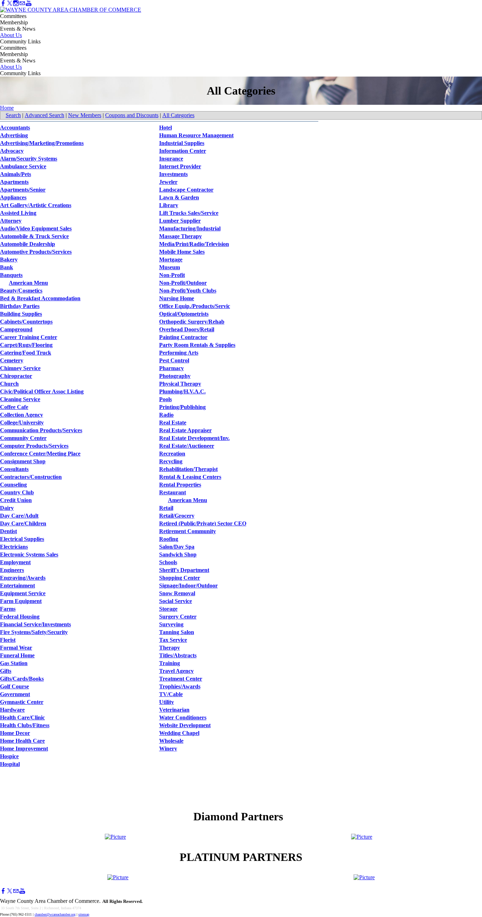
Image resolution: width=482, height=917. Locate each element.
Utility (166, 702)
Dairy (7, 508)
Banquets (11, 275)
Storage (168, 609)
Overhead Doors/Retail (186, 329)
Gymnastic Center (21, 702)
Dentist (8, 531)
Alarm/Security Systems (28, 159)
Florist (8, 640)
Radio (166, 415)
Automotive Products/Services (36, 252)
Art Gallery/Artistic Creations (35, 205)
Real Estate (172, 423)
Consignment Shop (23, 461)
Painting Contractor (183, 337)
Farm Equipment (21, 601)
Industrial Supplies (181, 143)
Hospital (10, 764)
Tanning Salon (176, 632)
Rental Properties (180, 485)
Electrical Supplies (22, 539)
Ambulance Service (23, 166)
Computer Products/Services (34, 446)
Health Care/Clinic (22, 717)
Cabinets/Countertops (26, 322)
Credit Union (16, 500)
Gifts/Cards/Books (22, 679)
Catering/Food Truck (25, 353)
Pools (165, 399)
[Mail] (22, 3)
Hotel (165, 128)
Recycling (170, 461)
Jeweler (168, 182)
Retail (166, 508)
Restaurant (172, 492)
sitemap (83, 914)
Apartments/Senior (23, 190)
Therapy (169, 648)
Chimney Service (20, 368)
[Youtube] (28, 3)
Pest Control (174, 360)
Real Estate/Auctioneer (186, 446)
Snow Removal (177, 593)
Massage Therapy (180, 236)
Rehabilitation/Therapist (188, 469)
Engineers (12, 570)
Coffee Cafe (14, 407)
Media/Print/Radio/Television (194, 244)
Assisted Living (18, 213)
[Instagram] (16, 3)
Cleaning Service (20, 399)
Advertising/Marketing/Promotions (42, 143)
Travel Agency (176, 671)
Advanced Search (44, 115)
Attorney (11, 221)
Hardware (12, 710)
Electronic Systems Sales (29, 554)
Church (9, 384)
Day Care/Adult (19, 516)
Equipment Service (23, 593)
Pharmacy (171, 368)
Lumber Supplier (180, 221)
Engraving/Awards (23, 578)
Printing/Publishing (182, 407)
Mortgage (170, 260)
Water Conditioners (182, 717)
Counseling (13, 485)
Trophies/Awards (179, 686)
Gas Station (14, 663)
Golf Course (14, 686)
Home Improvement (24, 749)
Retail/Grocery (176, 516)
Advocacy (12, 151)
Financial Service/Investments (35, 624)
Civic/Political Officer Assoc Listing (42, 391)
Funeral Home (17, 655)
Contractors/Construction (31, 477)
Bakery (9, 260)
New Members (84, 115)
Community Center (23, 438)
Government (15, 694)
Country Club (17, 492)
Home (7, 108)
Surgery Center (178, 617)
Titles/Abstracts (178, 655)
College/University (22, 423)
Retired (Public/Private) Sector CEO (202, 523)
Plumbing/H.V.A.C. (182, 391)
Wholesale (171, 741)
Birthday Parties (20, 306)
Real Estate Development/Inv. (194, 438)
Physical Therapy (180, 384)
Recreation (172, 454)
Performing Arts (178, 353)
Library (168, 205)
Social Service (175, 601)
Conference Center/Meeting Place (40, 454)
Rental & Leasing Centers (190, 477)
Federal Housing (20, 617)
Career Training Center (28, 337)
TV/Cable (171, 694)
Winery (168, 749)
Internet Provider (180, 166)
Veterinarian (174, 710)
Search (13, 115)
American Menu (28, 283)
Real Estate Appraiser (185, 430)
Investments (173, 174)
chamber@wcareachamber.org (55, 914)
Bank (6, 267)
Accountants (15, 128)
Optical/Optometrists (184, 314)
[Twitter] (9, 3)
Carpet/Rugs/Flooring (26, 345)
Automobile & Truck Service (34, 236)
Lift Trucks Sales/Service (188, 213)
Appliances (13, 197)
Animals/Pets (15, 174)
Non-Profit (172, 275)
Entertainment (17, 586)
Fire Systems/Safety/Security (34, 632)
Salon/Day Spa (176, 547)
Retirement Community (187, 531)
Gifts (5, 671)
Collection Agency (21, 415)
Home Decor (15, 733)
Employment (15, 562)
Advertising (14, 135)
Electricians (14, 547)
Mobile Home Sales (182, 252)
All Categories (178, 115)
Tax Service (173, 640)
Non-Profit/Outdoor (183, 283)
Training (169, 663)
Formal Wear (16, 648)
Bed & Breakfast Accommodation (40, 298)
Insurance (171, 159)
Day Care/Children (23, 523)
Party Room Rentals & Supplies (197, 345)
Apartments (14, 182)
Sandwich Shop (178, 554)
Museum (169, 267)
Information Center (182, 151)
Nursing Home (176, 298)
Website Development (185, 725)
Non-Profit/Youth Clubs (187, 291)
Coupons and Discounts (131, 115)
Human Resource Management (196, 135)
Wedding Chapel (179, 733)
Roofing (168, 539)
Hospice (9, 756)
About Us (11, 35)
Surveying (171, 624)
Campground (16, 329)
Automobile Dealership (27, 244)
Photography (175, 376)
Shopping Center (179, 578)
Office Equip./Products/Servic (194, 306)
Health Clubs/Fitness (24, 725)
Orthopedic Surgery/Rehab (191, 322)
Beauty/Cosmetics (21, 291)
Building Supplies (21, 314)
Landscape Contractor (186, 190)
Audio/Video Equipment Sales (36, 228)
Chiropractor (16, 376)
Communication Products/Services (41, 430)
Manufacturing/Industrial (190, 228)
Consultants (14, 469)
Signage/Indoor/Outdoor (188, 586)
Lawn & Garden (179, 197)
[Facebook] (3, 3)
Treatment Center (180, 679)
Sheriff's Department (184, 570)
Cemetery (11, 360)
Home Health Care (22, 741)
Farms (8, 609)
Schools (168, 562)
